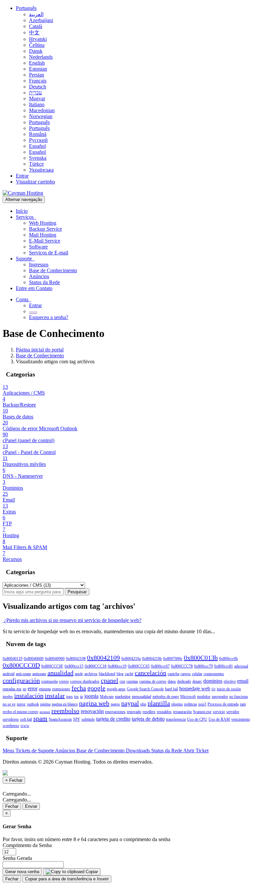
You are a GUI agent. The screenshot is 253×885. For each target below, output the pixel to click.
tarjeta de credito (113, 719)
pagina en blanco (65, 704)
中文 (34, 32)
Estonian (38, 69)
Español (37, 146)
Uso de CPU (197, 719)
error (33, 688)
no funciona (238, 696)
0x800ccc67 (160, 666)
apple (79, 674)
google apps (116, 689)
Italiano (36, 104)
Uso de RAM (219, 719)
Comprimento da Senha (27, 845)
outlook (33, 704)
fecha (78, 688)
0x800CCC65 (139, 666)
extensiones (61, 689)
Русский (38, 140)
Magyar (37, 98)
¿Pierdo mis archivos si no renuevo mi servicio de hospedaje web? (72, 620)
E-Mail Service (44, 241)
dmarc (197, 681)
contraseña (49, 681)
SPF (76, 719)
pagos (115, 704)
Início (22, 211)
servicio (219, 711)
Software (38, 246)
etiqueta (45, 689)
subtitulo (88, 719)
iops (69, 696)
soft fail (26, 719)
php (143, 704)
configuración (21, 680)
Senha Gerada (17, 858)
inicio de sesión (229, 689)
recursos (45, 712)
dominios (212, 681)
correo (64, 681)
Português (26, 8)
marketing (122, 696)
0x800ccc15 (74, 666)
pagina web (94, 703)
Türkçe (36, 164)
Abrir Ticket (196, 750)
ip (81, 696)
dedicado (184, 681)
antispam (39, 674)
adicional (241, 666)
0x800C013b (201, 657)
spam (40, 718)
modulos (204, 696)
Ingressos (38, 264)
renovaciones (115, 711)
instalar (55, 695)
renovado (134, 711)
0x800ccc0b (228, 658)
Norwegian (40, 116)
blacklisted (107, 674)
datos (172, 681)
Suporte (25, 258)
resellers (149, 711)
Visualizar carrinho (35, 181)
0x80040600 (33, 658)
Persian (36, 75)
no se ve (9, 704)
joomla (91, 696)
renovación (92, 711)
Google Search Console (145, 689)
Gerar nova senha (22, 871)
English (37, 63)
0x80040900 (55, 658)
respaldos (164, 711)
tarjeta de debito (148, 719)
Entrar (22, 176)
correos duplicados (84, 681)
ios (76, 696)
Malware (107, 696)
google (96, 688)
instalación (28, 695)
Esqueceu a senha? (48, 317)
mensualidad (141, 696)
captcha (173, 674)
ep (24, 689)
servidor (232, 711)
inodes (8, 696)
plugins (177, 704)
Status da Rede (44, 282)
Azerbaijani (41, 20)
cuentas (132, 681)
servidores (11, 719)
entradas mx (12, 689)
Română (37, 134)
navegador (220, 696)
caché (129, 674)
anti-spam (23, 674)
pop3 (202, 704)
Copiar (91, 871)
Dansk (35, 51)
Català (35, 26)
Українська (41, 170)
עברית (35, 92)
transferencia (176, 719)
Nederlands (41, 57)
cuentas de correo (152, 681)
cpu (122, 681)
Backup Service (45, 229)
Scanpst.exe (202, 711)
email (242, 681)
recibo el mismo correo (20, 711)
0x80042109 (103, 657)
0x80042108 (76, 658)
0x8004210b (152, 658)
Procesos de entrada (223, 704)
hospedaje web (194, 688)
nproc (21, 704)
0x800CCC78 (182, 666)
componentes (214, 674)
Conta (23, 299)
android (8, 674)
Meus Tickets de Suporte (29, 750)
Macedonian (42, 110)
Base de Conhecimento (53, 270)
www (24, 725)
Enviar (31, 806)
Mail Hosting (42, 235)
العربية (36, 14)
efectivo (230, 681)
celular (197, 674)
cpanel (109, 680)
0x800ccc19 (117, 666)
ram (243, 704)
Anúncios (39, 276)
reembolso (65, 710)
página (45, 704)
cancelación (150, 672)
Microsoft (188, 696)
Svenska (37, 158)
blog (120, 674)
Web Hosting (42, 223)
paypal (130, 703)
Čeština (36, 45)
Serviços (26, 217)
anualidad (60, 672)
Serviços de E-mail (48, 252)
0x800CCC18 (95, 666)
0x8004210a (131, 658)
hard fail (171, 689)
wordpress (11, 725)
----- (33, 311)
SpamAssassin (60, 719)
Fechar (11, 806)
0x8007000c (173, 658)
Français (37, 80)
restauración (182, 711)
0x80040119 (12, 658)
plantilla (159, 703)
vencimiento (240, 719)
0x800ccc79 (203, 666)
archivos (91, 674)
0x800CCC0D (21, 665)
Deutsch (37, 86)
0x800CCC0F (52, 666)
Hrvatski (38, 39)
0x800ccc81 (223, 666)
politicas (190, 704)
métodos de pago (166, 696)
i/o (213, 689)
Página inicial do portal (40, 349)
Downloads (138, 750)
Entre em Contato (34, 288)
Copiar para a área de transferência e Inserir (67, 878)
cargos (186, 674)
